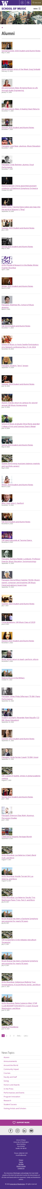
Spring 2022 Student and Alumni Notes (17, 797)
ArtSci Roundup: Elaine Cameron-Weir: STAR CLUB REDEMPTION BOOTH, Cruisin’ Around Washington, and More (20, 1006)
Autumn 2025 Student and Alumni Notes (18, 127)
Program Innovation (12, 1096)
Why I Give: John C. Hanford (13, 503)
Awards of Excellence (10, 1027)
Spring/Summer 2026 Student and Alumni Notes (21, 51)
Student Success (10, 1104)
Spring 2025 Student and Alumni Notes (17, 246)
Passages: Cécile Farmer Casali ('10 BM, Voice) (20, 757)
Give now (38, 3)
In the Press (8, 1089)
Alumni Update (21, 1166)
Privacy (21, 1160)
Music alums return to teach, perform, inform (20, 659)
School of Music (14, 8)
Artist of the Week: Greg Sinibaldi (21, 69)
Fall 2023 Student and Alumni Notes (16, 522)
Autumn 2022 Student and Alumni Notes (18, 641)
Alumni (6, 1057)
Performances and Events (14, 1093)
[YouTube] (31, 1131)
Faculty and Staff (10, 1077)
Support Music (23, 1122)
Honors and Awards (12, 1085)
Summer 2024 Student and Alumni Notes (18, 384)
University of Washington (17, 1184)
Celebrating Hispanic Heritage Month (17, 836)
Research (7, 1100)
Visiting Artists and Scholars (15, 1108)
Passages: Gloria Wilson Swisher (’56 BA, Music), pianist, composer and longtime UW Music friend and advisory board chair (21, 582)
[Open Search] (28, 2)
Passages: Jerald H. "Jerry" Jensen (15, 365)
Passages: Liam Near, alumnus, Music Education (21, 146)
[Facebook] (11, 1131)
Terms (21, 1162)
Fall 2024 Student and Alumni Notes (16, 326)
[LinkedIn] (24, 1131)
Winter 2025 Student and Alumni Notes (17, 286)
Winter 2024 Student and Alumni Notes (17, 484)
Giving (6, 1081)
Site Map (21, 1164)
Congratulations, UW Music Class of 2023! (18, 622)
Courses (7, 1073)
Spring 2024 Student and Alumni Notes (17, 445)
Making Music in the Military (13, 678)
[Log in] (22, 2)
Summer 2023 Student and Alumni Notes (18, 604)
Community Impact (11, 1069)
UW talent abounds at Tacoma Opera (17, 540)
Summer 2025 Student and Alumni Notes (18, 228)
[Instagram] (18, 1131)
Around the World (11, 1065)
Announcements (10, 1061)
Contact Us (21, 1168)
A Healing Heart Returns (21, 109)
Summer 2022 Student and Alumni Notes (18, 739)
